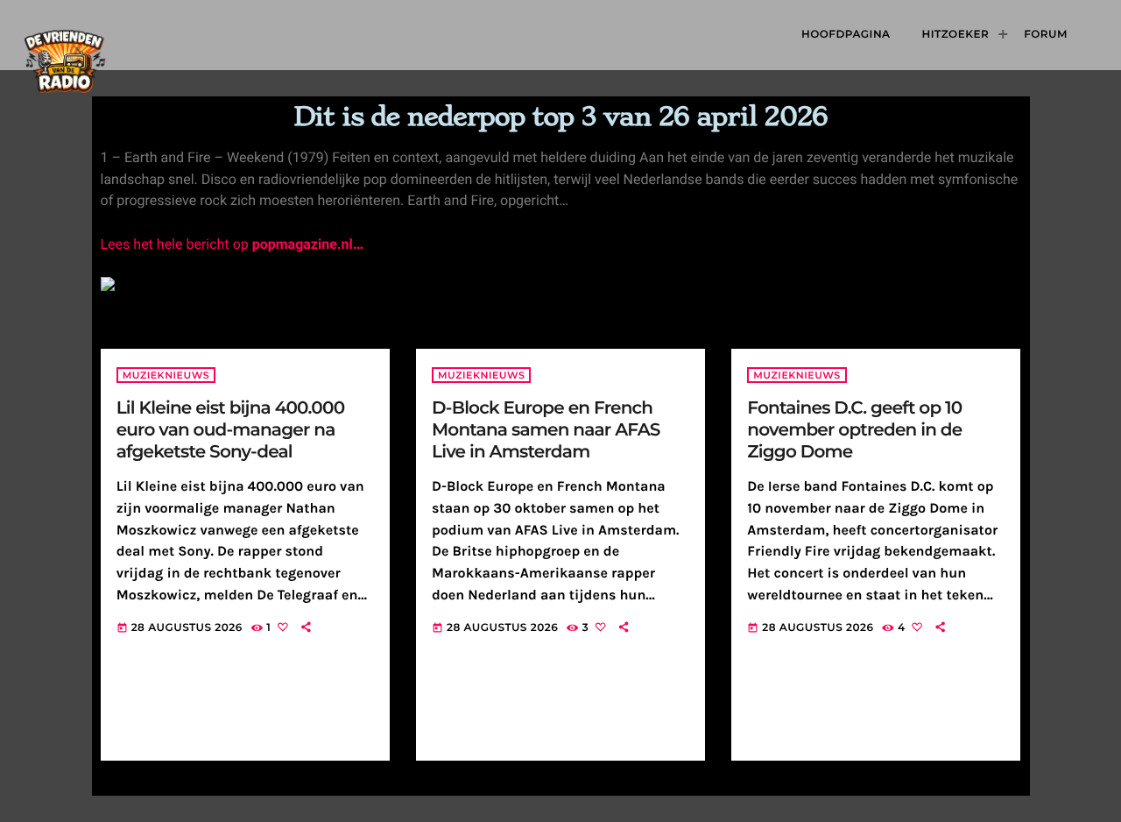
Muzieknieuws (166, 375)
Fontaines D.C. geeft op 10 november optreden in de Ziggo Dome (854, 430)
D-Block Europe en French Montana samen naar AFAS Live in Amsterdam (546, 430)
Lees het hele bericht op (232, 244)
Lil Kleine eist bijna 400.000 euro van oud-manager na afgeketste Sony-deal (230, 430)
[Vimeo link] (112, 35)
